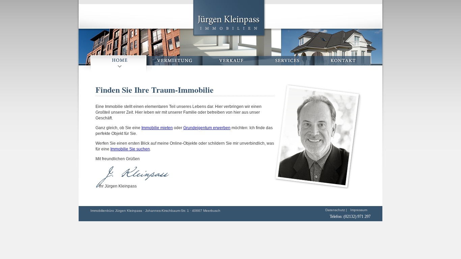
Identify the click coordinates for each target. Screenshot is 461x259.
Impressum (358, 210)
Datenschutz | (336, 210)
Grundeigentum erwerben (207, 127)
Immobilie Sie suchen (130, 149)
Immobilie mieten (157, 127)
